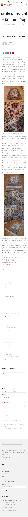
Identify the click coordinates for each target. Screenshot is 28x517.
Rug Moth (6, 415)
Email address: (5, 484)
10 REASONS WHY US (7, 473)
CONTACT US (5, 476)
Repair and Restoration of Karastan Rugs (12, 418)
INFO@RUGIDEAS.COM (10, 510)
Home (5, 24)
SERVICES (4, 468)
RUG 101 (4, 475)
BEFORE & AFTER (6, 471)
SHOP (3, 469)
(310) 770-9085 (9, 507)
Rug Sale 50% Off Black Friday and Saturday (13, 428)
